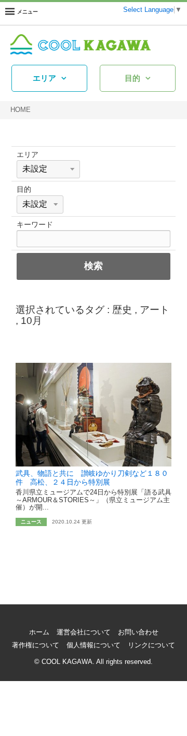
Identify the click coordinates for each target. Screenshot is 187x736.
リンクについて (151, 645)
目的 (132, 78)
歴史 (122, 309)
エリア (44, 78)
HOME (20, 110)
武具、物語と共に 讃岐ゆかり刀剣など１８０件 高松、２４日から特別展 (92, 477)
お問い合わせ (138, 632)
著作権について (35, 645)
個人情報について (93, 645)
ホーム (39, 632)
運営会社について (84, 632)
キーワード (35, 224)
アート (154, 309)
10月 (31, 320)
